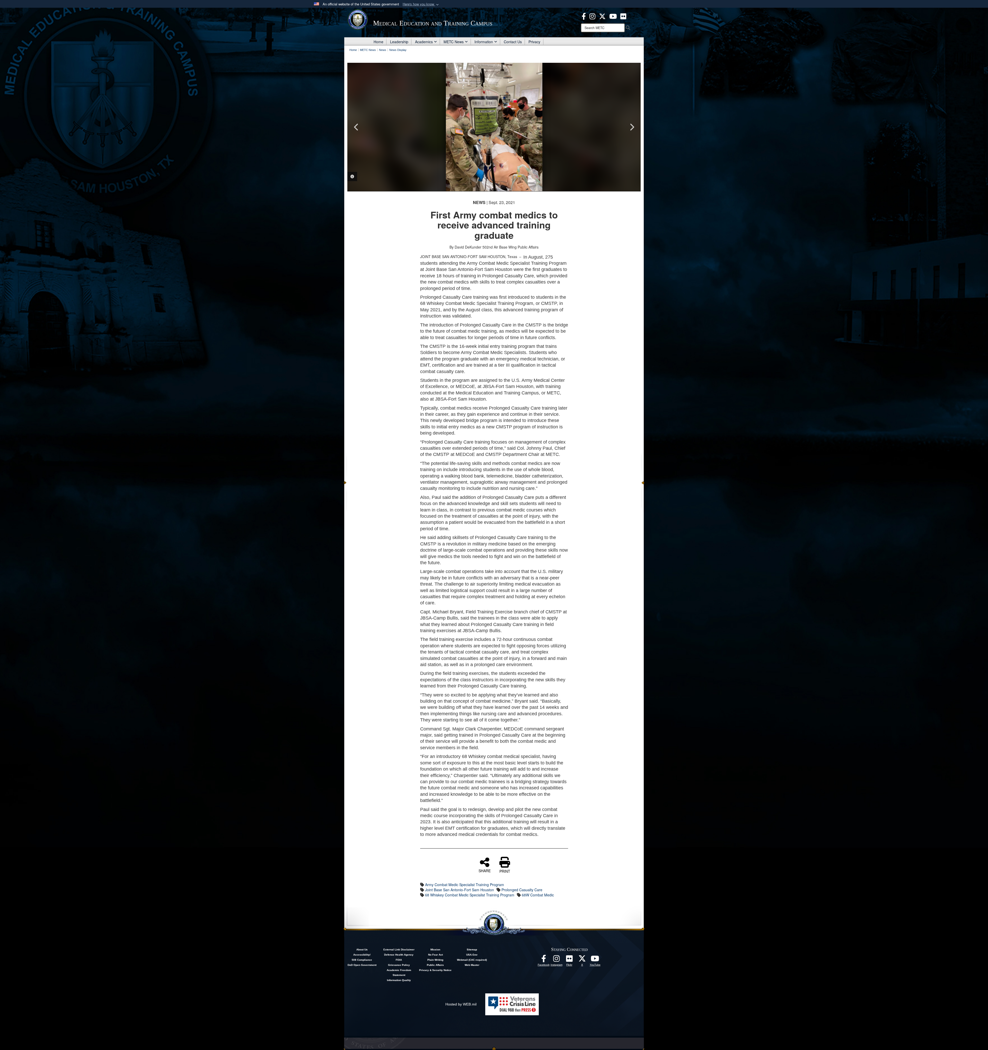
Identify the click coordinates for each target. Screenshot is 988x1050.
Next (632, 127)
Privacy (534, 41)
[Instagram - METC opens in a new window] (592, 15)
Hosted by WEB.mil (461, 1004)
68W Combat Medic (538, 894)
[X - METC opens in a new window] (602, 15)
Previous (356, 127)
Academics (424, 41)
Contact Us (513, 41)
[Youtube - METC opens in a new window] (613, 15)
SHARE (485, 870)
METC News (454, 41)
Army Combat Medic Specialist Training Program (464, 884)
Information (483, 41)
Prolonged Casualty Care (521, 889)
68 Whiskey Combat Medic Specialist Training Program (469, 894)
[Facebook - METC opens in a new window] (584, 15)
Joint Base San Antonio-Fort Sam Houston (459, 889)
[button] (421, 4)
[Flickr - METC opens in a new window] (623, 15)
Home (378, 41)
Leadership (399, 41)
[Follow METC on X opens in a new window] (582, 960)
